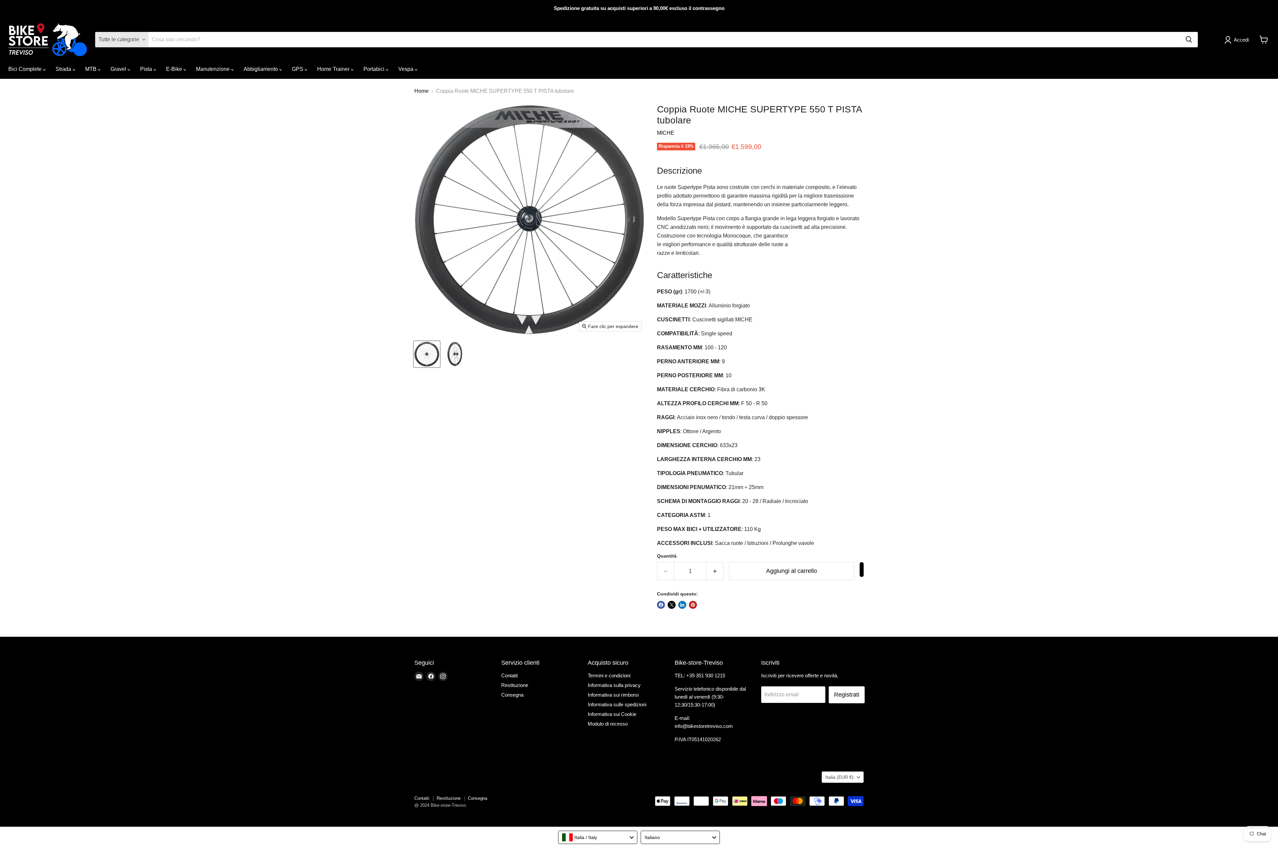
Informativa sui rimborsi (613, 695)
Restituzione (514, 685)
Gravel (118, 69)
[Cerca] (1189, 39)
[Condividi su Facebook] (661, 605)
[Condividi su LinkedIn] (682, 605)
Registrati (846, 694)
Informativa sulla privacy (614, 685)
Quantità (667, 556)
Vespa (406, 69)
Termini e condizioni (609, 675)
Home (421, 91)
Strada (64, 69)
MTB (91, 69)
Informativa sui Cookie (612, 714)
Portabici (374, 69)
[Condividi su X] (672, 605)
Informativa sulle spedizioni (617, 704)
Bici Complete (25, 69)
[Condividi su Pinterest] (693, 605)
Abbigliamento (261, 69)
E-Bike (174, 69)
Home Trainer (334, 69)
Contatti (509, 675)
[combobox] (597, 837)
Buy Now (862, 569)
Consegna (512, 695)
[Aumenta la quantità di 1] (715, 571)
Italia (839, 777)
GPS (298, 69)
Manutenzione (213, 69)
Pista (146, 69)
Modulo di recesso (608, 724)
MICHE (665, 133)
